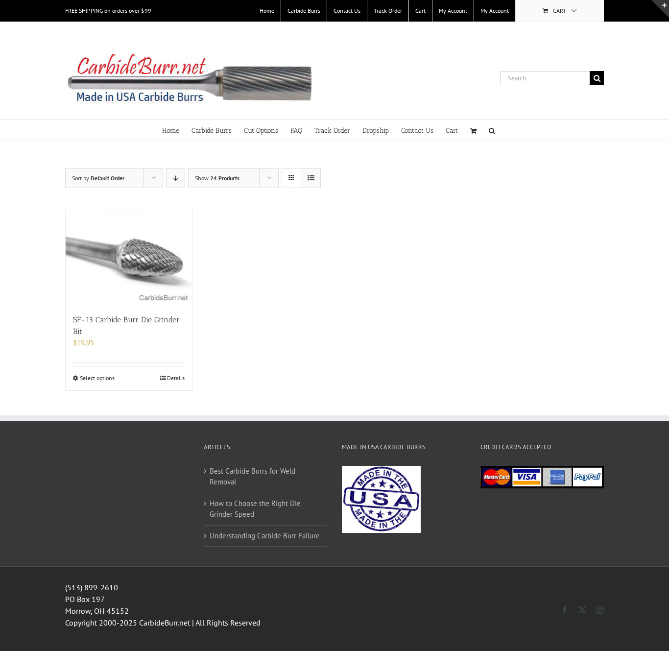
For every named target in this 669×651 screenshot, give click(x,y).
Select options (97, 378)
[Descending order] (175, 178)
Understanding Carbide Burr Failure (265, 535)
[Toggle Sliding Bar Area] (660, 9)
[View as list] (310, 178)
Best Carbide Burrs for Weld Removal (252, 476)
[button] (492, 130)
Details (176, 378)
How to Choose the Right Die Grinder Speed (255, 509)
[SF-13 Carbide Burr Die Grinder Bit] (129, 256)
